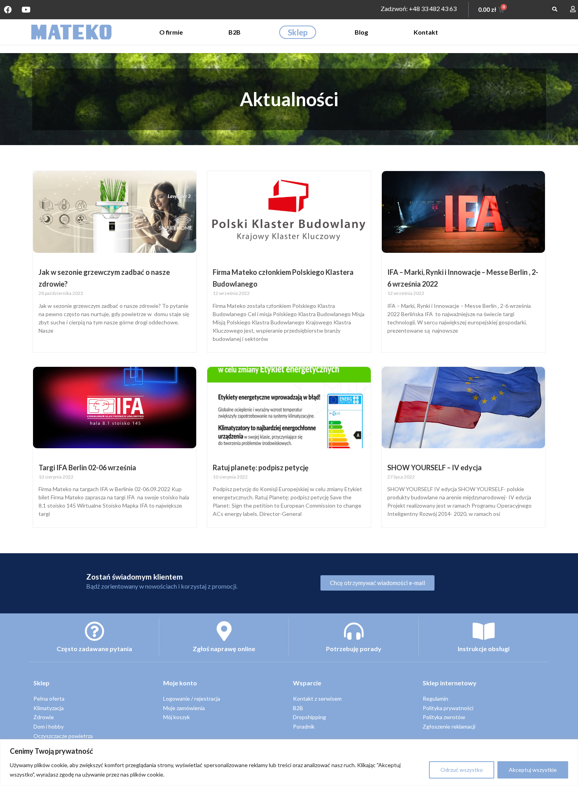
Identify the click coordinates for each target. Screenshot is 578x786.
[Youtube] (26, 10)
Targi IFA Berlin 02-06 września (87, 467)
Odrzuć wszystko (461, 769)
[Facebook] (8, 10)
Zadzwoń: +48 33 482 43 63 (419, 8)
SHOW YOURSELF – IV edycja (434, 467)
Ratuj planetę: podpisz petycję (261, 467)
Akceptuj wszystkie (533, 769)
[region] (289, 762)
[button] (554, 9)
